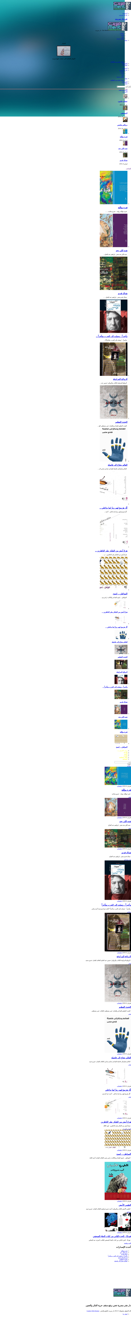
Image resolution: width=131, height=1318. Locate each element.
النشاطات (124, 63)
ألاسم (125, 754)
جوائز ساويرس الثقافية (117, 62)
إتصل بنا (125, 65)
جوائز (125, 40)
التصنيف (125, 759)
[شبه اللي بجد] (118, 816)
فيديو (122, 35)
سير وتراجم (127, 859)
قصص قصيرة (127, 1129)
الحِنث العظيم (121, 422)
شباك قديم (123, 160)
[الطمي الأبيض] (118, 1199)
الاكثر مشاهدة (123, 757)
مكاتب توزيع (120, 38)
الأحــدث (124, 91)
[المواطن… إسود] (118, 1148)
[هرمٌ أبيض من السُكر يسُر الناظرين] (118, 1116)
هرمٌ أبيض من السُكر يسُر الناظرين (116, 1122)
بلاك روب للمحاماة (125, 1317)
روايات (129, 766)
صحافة (129, 1212)
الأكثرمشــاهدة (123, 90)
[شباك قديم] (118, 847)
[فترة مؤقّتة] (118, 784)
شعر (129, 797)
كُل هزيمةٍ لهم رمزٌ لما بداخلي (118, 1090)
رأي (123, 37)
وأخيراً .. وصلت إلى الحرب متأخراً (116, 905)
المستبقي (124, 113)
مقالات (122, 33)
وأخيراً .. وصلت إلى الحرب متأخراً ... (111, 336)
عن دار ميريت (123, 15)
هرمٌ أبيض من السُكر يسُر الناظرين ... (111, 551)
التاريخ (125, 752)
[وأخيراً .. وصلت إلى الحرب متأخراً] (118, 899)
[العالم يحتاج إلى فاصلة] (118, 1052)
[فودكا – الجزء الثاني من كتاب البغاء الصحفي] (118, 1230)
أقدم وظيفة (127, 1243)
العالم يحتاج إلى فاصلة (117, 465)
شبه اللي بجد (122, 148)
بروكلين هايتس (122, 125)
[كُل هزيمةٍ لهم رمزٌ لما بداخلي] (118, 1084)
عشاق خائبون (122, 101)
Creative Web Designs (93, 1311)
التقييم (125, 755)
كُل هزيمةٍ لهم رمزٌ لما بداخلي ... (113, 508)
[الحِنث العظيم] (118, 1001)
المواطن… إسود (120, 594)
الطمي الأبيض (125, 1205)
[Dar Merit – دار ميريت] (122, 9)
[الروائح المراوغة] (118, 951)
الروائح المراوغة (120, 379)
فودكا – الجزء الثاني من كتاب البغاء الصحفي (112, 1236)
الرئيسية (125, 13)
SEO (129, 1309)
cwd (126, 1309)
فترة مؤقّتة (123, 137)
